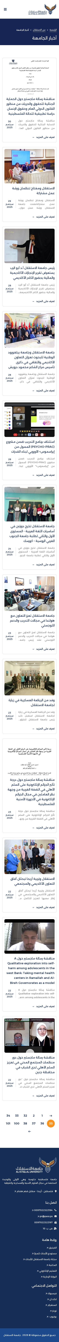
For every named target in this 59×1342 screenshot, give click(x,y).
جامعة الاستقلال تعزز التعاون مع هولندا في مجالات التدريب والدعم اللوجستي (32, 620)
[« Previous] (51, 1116)
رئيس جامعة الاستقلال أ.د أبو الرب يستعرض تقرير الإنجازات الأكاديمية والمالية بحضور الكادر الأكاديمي (32, 272)
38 (25, 1123)
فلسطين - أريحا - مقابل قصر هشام (35, 1191)
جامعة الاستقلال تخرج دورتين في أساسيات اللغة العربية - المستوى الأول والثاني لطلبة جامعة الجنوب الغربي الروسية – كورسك (32, 534)
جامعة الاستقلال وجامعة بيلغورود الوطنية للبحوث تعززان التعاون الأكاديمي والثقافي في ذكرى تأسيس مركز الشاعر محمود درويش (31, 360)
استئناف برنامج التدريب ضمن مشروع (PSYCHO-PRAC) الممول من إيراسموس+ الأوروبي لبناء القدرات (30, 446)
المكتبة (53, 1265)
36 (42, 1123)
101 (8, 1123)
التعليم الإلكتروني (48, 1270)
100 (16, 1123)
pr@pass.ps (46, 1216)
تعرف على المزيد (45, 137)
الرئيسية (53, 30)
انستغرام (52, 1305)
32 (25, 1115)
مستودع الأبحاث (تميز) (45, 1253)
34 (8, 1115)
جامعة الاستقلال (12, 1335)
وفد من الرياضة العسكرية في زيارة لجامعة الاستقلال (31, 703)
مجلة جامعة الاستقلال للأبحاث (41, 1259)
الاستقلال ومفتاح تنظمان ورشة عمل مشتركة (33, 191)
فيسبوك (52, 1293)
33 (17, 1115)
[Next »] (30, 1131)
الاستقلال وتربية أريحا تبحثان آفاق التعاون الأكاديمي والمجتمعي (32, 881)
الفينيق (53, 1247)
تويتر (54, 1310)
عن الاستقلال (39, 30)
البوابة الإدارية (50, 1276)
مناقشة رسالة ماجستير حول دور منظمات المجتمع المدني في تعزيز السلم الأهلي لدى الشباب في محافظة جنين (31, 1065)
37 (34, 1123)
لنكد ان (53, 1299)
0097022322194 (43, 1210)
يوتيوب (53, 1316)
